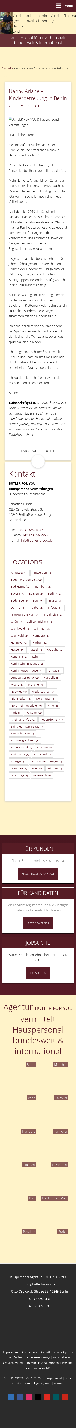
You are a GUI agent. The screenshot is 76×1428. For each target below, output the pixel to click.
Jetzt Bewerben (38, 923)
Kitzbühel (55, 649)
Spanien (44, 747)
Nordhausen (46, 698)
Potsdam (34, 712)
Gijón (16, 621)
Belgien (36, 593)
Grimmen (42, 628)
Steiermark (20, 754)
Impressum (10, 1352)
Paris (16, 712)
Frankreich (53, 614)
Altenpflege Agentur (38, 1383)
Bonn (38, 600)
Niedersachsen (43, 691)
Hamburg (41, 635)
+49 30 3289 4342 (30, 530)
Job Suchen (38, 973)
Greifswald (20, 628)
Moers (17, 684)
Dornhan (18, 607)
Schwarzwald (21, 747)
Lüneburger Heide (25, 677)
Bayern (17, 593)
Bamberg (43, 586)
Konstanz (19, 656)
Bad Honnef (20, 586)
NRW (53, 705)
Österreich (42, 775)
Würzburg (19, 775)
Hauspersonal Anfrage (38, 873)
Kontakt (45, 1352)
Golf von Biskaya (39, 621)
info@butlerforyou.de (37, 540)
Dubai (37, 607)
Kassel (35, 649)
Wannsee (19, 768)
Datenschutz (29, 1352)
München (36, 684)
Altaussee (19, 572)
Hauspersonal (53, 1378)
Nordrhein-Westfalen (26, 705)
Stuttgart (18, 761)
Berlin (54, 593)
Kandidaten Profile (38, 451)
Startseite (7, 68)
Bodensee (19, 600)
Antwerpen (42, 572)
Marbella (51, 677)
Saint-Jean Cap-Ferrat (27, 726)
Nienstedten (21, 698)
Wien (37, 768)
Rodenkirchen (52, 719)
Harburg (40, 642)
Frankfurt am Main (25, 614)
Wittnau (55, 768)
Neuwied (19, 691)
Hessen (17, 649)
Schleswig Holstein (25, 740)
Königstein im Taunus (27, 663)
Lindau (55, 670)
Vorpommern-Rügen (46, 761)
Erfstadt (55, 607)
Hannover (19, 642)
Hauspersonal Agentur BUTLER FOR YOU (38, 1277)
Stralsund (42, 754)
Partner (59, 1383)
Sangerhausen (22, 733)
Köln (37, 656)
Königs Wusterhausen (27, 670)
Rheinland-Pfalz (23, 719)
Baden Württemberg (26, 579)
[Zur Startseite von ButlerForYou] (38, 14)
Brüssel (55, 600)
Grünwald (19, 635)
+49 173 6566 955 (35, 535)
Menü (69, 5)
